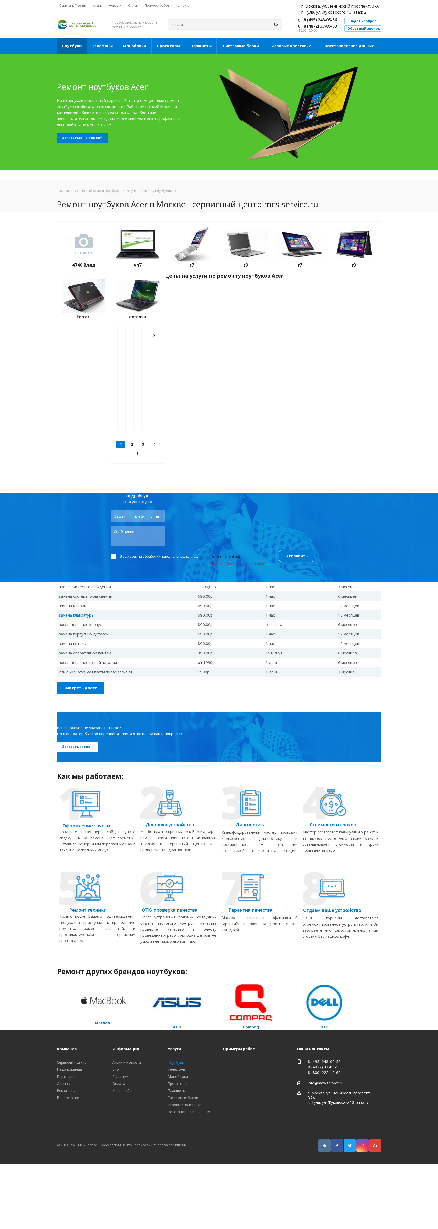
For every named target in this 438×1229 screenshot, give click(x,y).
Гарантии (120, 1076)
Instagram (362, 1145)
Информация (125, 1048)
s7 (192, 265)
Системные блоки (241, 45)
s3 (246, 265)
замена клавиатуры (76, 615)
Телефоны (102, 45)
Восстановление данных (349, 45)
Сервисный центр (72, 1062)
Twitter (350, 1145)
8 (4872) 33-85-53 (320, 26)
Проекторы (168, 45)
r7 (300, 265)
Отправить (296, 555)
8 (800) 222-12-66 (324, 1072)
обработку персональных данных (170, 556)
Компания (67, 1048)
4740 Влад (83, 265)
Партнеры (65, 1076)
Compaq (251, 1026)
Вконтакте (324, 1145)
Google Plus (375, 1145)
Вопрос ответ (69, 1097)
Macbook (104, 1022)
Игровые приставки (291, 45)
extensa (137, 317)
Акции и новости (126, 1062)
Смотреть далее (80, 687)
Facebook (337, 1145)
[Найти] (276, 24)
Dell (324, 1026)
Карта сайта (123, 1090)
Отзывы (63, 1083)
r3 (354, 265)
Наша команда (69, 1069)
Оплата (118, 1083)
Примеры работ (239, 1048)
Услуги (174, 1048)
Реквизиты (66, 1090)
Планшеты (201, 45)
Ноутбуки (72, 45)
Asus (177, 1026)
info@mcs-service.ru (325, 1082)
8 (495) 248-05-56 (320, 20)
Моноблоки (134, 45)
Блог (116, 1069)
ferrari (84, 317)
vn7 (138, 265)
